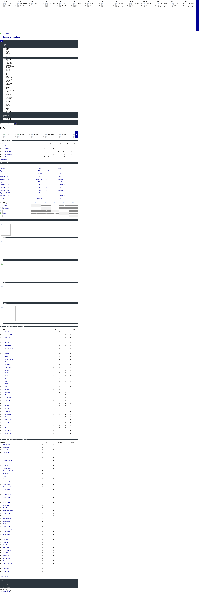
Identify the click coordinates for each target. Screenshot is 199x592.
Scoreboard (6, 112)
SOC (7, 55)
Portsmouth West (10, 89)
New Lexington (10, 90)
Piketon (8, 93)
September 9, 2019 (4, 176)
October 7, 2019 (4, 198)
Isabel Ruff (6, 463)
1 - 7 (47, 184)
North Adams (9, 86)
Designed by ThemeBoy (6, 591)
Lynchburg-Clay (10, 79)
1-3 (55, 213)
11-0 (36, 213)
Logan (7, 76)
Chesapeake (9, 62)
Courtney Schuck (7, 460)
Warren (8, 102)
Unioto (8, 101)
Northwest (8, 91)
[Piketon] (36, 202)
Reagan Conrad (7, 444)
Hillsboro (8, 73)
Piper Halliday (6, 513)
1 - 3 (47, 176)
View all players (4, 576)
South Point (9, 97)
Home (4, 44)
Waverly (8, 105)
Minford (8, 84)
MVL (7, 51)
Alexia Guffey (6, 502)
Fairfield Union (10, 69)
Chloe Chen (6, 568)
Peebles (8, 87)
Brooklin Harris (7, 468)
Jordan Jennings (7, 486)
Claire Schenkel (7, 478)
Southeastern (9, 98)
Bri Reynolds (6, 489)
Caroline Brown (7, 457)
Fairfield (8, 68)
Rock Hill (8, 94)
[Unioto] (55, 202)
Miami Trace (9, 83)
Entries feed (6, 584)
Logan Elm (9, 77)
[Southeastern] (46, 202)
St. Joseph (8, 100)
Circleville (8, 65)
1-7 (46, 205)
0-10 (64, 205)
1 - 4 (47, 179)
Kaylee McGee (7, 542)
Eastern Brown (10, 66)
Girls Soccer (6, 45)
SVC (7, 56)
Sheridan (8, 96)
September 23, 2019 (5, 187)
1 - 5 (47, 198)
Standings (5, 114)
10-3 (46, 213)
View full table (3, 159)
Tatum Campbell (7, 534)
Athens (8, 61)
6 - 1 (47, 190)
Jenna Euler (6, 508)
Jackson (8, 75)
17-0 (36, 211)
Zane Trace (9, 111)
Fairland (8, 70)
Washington (9, 104)
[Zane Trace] (73, 202)
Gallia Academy (10, 72)
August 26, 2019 (4, 168)
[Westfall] (64, 202)
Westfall (8, 108)
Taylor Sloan (6, 473)
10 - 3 (47, 171)
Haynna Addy (6, 447)
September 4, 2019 (4, 173)
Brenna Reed (6, 492)
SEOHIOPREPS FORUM (9, 121)
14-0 (46, 211)
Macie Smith (6, 476)
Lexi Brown (6, 515)
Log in (4, 583)
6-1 (73, 211)
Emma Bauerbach (7, 563)
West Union (9, 107)
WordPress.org (6, 587)
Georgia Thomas (7, 552)
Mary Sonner (6, 555)
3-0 (73, 213)
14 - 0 (47, 195)
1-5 (64, 208)
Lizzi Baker (6, 449)
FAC (7, 48)
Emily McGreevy (7, 529)
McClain (8, 82)
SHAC (8, 54)
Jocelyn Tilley (6, 523)
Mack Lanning (6, 455)
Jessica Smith (6, 560)
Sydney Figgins (7, 550)
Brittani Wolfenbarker (8, 471)
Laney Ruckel (6, 531)
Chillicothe (9, 63)
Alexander (8, 59)
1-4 (73, 208)
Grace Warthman (7, 481)
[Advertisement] (99, 19)
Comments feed (7, 585)
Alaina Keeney (7, 526)
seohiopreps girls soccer (12, 37)
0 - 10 (47, 187)
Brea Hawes (6, 539)
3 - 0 (47, 182)
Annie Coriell (6, 484)
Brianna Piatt (6, 521)
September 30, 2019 (5, 193)
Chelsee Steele (6, 452)
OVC (7, 52)
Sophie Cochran (7, 494)
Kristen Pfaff (6, 566)
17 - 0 (47, 168)
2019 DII (8, 118)
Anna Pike (5, 545)
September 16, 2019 (5, 182)
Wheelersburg (9, 109)
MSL (7, 49)
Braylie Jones (6, 558)
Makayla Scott (6, 497)
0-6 (73, 205)
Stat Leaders (6, 115)
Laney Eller (6, 465)
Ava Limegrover (7, 518)
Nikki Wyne (6, 571)
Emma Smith (6, 547)
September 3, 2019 (4, 171)
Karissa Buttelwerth (8, 510)
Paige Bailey (6, 574)
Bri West (5, 537)
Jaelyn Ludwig (6, 505)
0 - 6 (47, 193)
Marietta (8, 80)
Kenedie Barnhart (7, 500)
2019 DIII (8, 119)
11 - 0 (47, 173)
